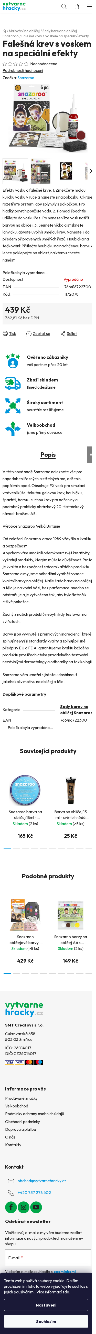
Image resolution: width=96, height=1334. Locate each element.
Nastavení (46, 1305)
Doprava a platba (20, 1129)
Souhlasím (46, 1321)
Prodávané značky (21, 1098)
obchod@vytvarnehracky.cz (42, 1180)
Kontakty (13, 1144)
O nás (10, 1137)
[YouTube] (36, 1207)
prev (5, 788)
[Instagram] (23, 1207)
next (91, 788)
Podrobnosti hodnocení (23, 70)
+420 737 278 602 (34, 1192)
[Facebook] (11, 1207)
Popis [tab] (48, 454)
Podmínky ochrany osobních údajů (34, 1113)
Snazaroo (25, 77)
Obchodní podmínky (22, 1121)
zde (65, 1291)
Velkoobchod (16, 1105)
